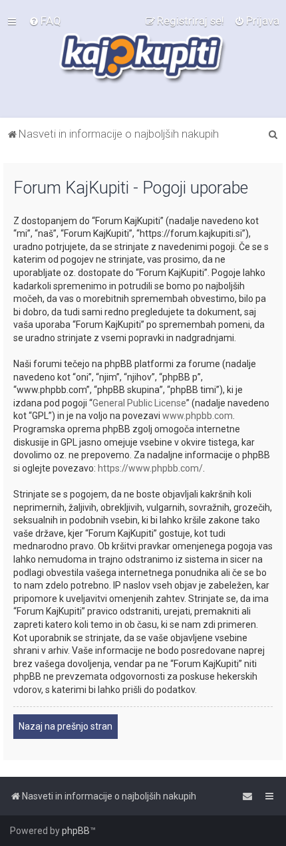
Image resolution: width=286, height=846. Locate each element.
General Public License (139, 403)
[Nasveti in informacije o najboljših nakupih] (143, 58)
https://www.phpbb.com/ (150, 468)
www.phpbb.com (197, 415)
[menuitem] (45, 20)
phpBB (76, 830)
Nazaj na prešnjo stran (65, 726)
